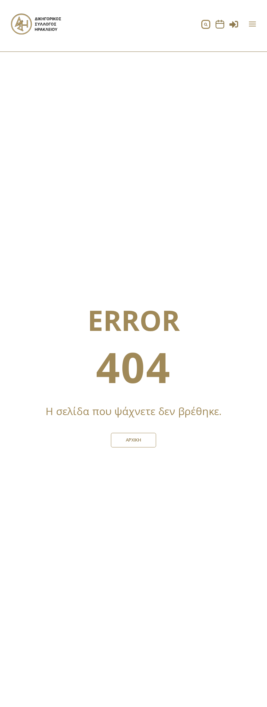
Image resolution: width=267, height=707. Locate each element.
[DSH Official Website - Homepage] (36, 32)
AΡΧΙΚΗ (133, 440)
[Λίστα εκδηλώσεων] (220, 26)
